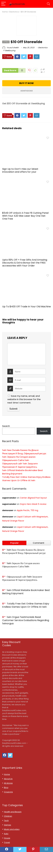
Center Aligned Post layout (33, 497)
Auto (6, 833)
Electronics (14, 12)
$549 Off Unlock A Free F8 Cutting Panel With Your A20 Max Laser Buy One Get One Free (25, 215)
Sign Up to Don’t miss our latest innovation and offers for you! (20, 170)
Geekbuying (10, 50)
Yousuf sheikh (12, 47)
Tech (6, 820)
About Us (8, 778)
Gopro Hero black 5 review (33, 504)
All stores (8, 783)
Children (8, 816)
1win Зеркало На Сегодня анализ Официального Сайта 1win (21, 565)
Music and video (12, 829)
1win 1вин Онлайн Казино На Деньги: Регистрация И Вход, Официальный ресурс (24, 551)
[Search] (48, 4)
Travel (7, 842)
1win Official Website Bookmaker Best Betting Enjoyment (26, 591)
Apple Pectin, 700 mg (27, 510)
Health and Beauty (12, 811)
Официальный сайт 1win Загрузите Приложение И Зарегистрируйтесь (22, 578)
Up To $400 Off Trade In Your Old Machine (26, 306)
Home (5, 12)
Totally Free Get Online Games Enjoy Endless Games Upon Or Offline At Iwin (25, 605)
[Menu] (3, 4)
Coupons (8, 792)
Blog (6, 787)
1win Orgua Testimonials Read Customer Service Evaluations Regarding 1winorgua (25, 620)
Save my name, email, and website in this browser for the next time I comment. (24, 399)
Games (7, 825)
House (7, 838)
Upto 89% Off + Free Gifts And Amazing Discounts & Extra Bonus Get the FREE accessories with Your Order (24, 262)
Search (6, 426)
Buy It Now (26, 83)
